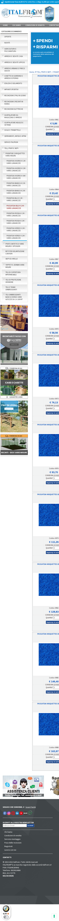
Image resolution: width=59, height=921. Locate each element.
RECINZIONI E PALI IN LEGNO (15, 95)
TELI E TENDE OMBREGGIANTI (11, 288)
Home (5, 25)
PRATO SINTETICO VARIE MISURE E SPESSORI (14, 245)
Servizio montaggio (12, 839)
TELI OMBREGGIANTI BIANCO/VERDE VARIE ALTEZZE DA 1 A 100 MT (14, 297)
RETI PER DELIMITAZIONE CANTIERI (14, 252)
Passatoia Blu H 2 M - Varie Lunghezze (16, 206)
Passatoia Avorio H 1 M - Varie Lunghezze (16, 162)
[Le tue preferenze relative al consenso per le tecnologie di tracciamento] (54, 916)
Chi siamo (16, 25)
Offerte (7, 36)
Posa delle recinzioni (12, 842)
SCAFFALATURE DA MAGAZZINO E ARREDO (13, 116)
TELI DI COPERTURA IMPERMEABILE (13, 273)
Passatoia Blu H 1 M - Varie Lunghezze (15, 199)
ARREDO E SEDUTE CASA (13, 56)
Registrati (8, 846)
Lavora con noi (10, 850)
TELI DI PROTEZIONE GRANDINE (13, 281)
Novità (7, 43)
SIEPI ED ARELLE (11, 259)
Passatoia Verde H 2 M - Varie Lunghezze (16, 237)
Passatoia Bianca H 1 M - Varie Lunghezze (16, 184)
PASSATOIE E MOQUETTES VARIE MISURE (15, 154)
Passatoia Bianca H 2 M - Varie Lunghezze (16, 192)
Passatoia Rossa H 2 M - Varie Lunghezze (16, 222)
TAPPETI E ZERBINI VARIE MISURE (14, 266)
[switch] (6, 917)
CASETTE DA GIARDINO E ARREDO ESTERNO (13, 77)
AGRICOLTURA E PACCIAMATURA (10, 50)
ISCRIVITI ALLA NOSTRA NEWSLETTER (20, 822)
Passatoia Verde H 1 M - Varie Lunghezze (16, 229)
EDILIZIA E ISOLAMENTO (13, 83)
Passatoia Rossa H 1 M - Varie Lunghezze (16, 214)
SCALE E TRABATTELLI (12, 130)
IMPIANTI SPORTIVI (11, 89)
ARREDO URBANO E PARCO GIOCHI (14, 69)
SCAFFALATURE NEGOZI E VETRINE (13, 123)
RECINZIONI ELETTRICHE (13, 109)
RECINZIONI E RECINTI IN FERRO (13, 102)
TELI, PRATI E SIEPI (11, 148)
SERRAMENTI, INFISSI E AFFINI (15, 136)
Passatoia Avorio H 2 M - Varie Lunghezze (16, 169)
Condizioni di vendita (12, 835)
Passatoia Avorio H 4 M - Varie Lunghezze (16, 177)
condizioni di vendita (34, 25)
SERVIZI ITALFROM (11, 142)
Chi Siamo (8, 832)
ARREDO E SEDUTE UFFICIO (14, 62)
